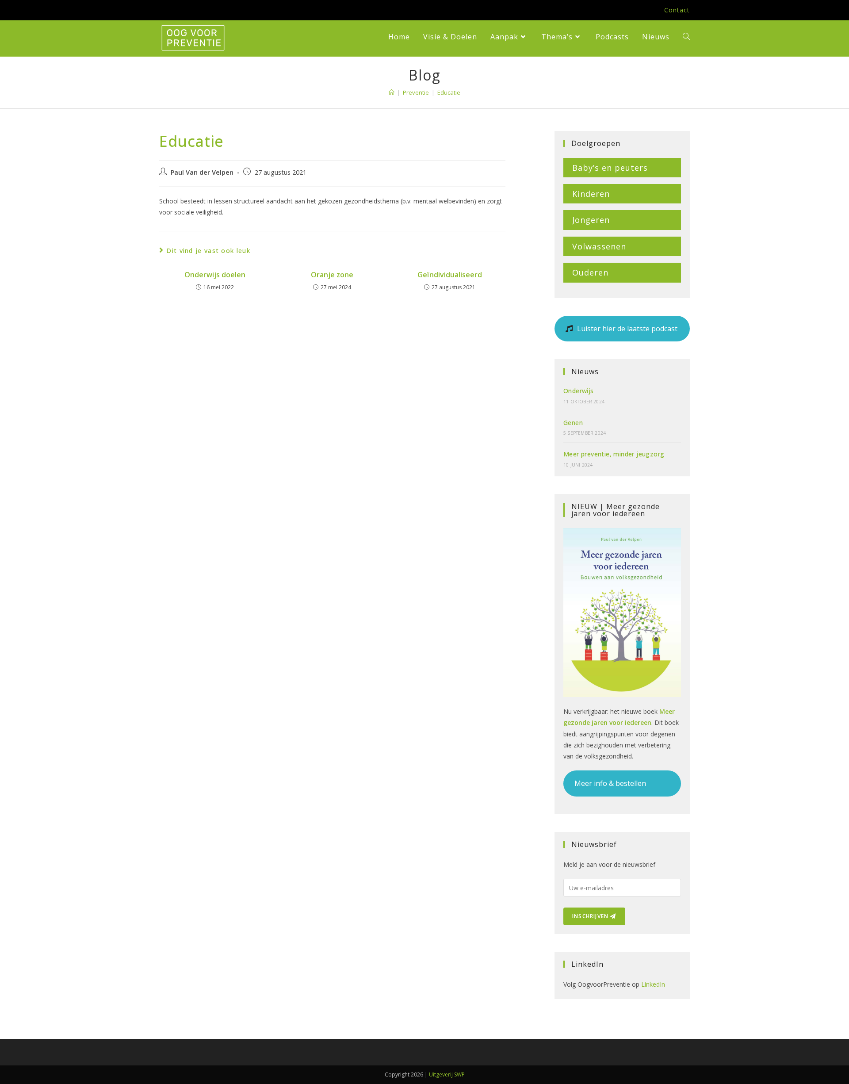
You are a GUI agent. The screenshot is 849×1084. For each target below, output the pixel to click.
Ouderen (590, 272)
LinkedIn (653, 984)
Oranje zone (332, 275)
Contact (677, 10)
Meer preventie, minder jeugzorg (613, 454)
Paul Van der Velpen (202, 172)
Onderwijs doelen (214, 275)
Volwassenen (599, 246)
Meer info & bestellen (610, 783)
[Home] (391, 92)
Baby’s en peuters (610, 167)
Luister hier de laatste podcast (626, 328)
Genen (573, 422)
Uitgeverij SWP (447, 1074)
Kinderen (591, 193)
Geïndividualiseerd (449, 275)
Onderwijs (578, 391)
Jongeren (591, 220)
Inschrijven (591, 916)
